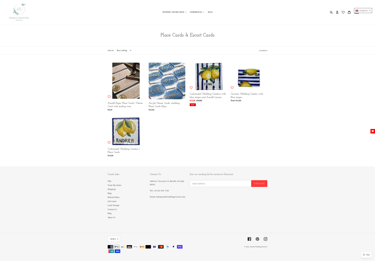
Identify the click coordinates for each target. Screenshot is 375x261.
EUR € (113, 239)
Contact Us (112, 209)
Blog (109, 193)
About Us (111, 217)
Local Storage (113, 205)
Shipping (112, 189)
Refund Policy (114, 197)
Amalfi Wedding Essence (258, 247)
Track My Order (115, 185)
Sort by (111, 51)
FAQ (109, 181)
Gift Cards (112, 201)
